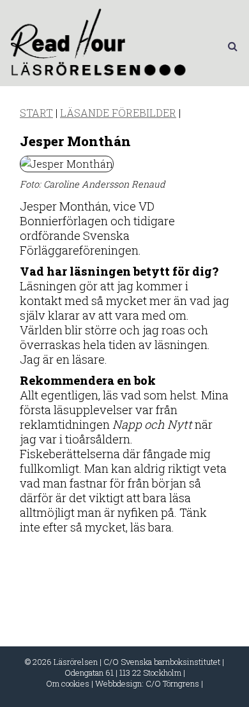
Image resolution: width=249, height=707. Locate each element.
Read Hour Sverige (100, 46)
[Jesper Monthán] (67, 164)
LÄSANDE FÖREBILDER (118, 112)
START (36, 112)
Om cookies (67, 683)
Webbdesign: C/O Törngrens (147, 683)
